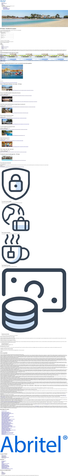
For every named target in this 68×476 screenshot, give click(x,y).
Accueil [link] (2, 45)
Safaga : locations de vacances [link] (5, 421)
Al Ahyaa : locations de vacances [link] (5, 418)
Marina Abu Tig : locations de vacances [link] (6, 419)
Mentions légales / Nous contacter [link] (5, 466)
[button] (34, 409)
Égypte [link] (2, 47)
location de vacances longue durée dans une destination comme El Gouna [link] (9, 401)
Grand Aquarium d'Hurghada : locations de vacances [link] (7, 413)
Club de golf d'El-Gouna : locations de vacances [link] (7, 425)
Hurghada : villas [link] (4, 433)
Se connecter (3, 5)
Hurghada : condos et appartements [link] (6, 431)
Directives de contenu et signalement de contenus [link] (7, 468)
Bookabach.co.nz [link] (4, 473)
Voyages (3, 4)
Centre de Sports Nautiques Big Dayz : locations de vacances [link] (8, 426)
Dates (1, 31)
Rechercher (2, 44)
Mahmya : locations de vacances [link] (5, 415)
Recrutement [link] (3, 461)
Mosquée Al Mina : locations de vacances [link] (6, 412)
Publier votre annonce (4, 3)
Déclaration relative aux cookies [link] (5, 465)
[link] (9, 9)
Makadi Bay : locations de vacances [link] (6, 424)
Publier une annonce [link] (4, 455)
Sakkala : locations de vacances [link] (5, 427)
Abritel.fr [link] (3, 472)
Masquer (1, 351)
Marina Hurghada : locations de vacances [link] (6, 422)
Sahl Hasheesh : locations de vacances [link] (6, 428)
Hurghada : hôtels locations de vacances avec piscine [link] (7, 432)
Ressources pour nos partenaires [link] (5, 457)
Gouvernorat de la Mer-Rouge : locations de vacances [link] (8, 416)
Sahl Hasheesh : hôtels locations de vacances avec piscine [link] (8, 434)
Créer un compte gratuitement (6, 8)
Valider (1, 43)
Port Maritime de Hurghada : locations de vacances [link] (7, 423)
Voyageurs (1, 32)
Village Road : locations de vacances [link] (6, 417)
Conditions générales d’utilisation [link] (5, 463)
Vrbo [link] (2, 471)
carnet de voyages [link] (3, 397)
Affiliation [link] (3, 462)
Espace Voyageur (5, 7)
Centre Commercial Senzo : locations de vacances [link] (7, 420)
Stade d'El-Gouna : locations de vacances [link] (6, 430)
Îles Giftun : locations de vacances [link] (5, 414)
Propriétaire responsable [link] (4, 467)
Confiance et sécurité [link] (4, 456)
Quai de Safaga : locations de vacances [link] (6, 429)
